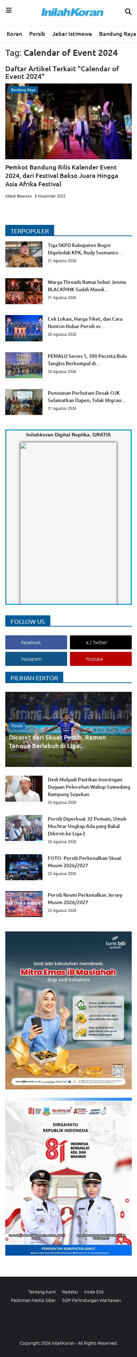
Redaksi (70, 1291)
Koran (14, 33)
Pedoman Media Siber (33, 1300)
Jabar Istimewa (72, 33)
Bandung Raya (117, 33)
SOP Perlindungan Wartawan (91, 1300)
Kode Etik (94, 1291)
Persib (37, 33)
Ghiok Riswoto (18, 196)
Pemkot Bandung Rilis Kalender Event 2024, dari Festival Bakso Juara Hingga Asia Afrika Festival (61, 175)
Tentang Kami (42, 1291)
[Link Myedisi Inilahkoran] (28, 529)
